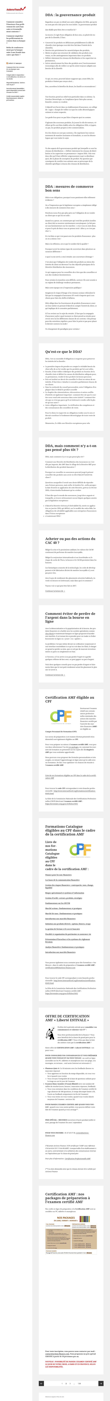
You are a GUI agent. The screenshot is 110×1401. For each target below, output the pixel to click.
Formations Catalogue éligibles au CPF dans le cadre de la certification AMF (70, 830)
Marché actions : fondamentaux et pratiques (63, 908)
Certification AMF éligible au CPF (69, 699)
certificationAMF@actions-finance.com (60, 968)
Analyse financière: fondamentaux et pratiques (64, 947)
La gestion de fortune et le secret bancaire (62, 929)
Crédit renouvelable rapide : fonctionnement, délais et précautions (15, 98)
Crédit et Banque (15, 63)
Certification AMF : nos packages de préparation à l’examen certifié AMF (67, 1198)
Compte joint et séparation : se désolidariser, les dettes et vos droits (15, 77)
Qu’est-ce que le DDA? (63, 351)
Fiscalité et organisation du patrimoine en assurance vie (68, 934)
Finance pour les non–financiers (58, 875)
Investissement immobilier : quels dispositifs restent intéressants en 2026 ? (15, 90)
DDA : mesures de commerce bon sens (69, 188)
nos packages (73, 747)
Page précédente (41, 1383)
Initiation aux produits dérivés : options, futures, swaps (68, 924)
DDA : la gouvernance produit (70, 15)
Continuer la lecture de (55, 591)
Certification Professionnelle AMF (78, 1159)
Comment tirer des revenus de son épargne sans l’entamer (15, 69)
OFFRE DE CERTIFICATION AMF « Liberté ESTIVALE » (67, 1018)
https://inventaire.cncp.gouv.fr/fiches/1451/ (61, 804)
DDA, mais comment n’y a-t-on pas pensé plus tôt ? (70, 447)
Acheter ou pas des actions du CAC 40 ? (70, 540)
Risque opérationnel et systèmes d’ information (64, 893)
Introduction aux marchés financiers (60, 919)
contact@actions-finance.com (57, 1354)
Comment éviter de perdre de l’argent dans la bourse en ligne (70, 617)
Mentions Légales (50, 1397)
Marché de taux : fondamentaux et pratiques (63, 913)
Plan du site (60, 1397)
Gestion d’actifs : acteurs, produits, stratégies (63, 898)
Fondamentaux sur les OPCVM (57, 903)
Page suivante (101, 1383)
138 (79, 1383)
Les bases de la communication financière (62, 880)
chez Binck (49, 633)
